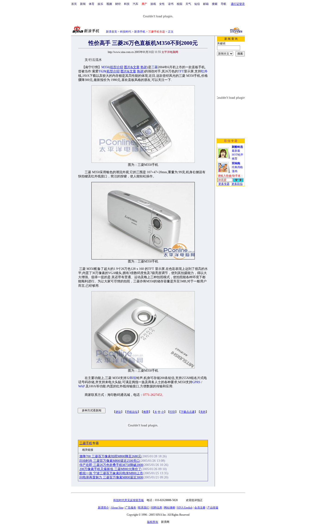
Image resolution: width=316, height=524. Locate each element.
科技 (127, 4)
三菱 (154, 67)
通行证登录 (238, 4)
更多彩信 (237, 183)
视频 (109, 4)
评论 (118, 411)
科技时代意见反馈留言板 (128, 500)
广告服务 (130, 507)
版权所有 (152, 522)
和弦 (133, 378)
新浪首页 (111, 31)
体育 (91, 4)
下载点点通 (188, 411)
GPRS (196, 382)
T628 (102, 71)
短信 (197, 4)
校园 (179, 4)
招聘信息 (156, 507)
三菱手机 (85, 443)
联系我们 (143, 507)
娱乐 (100, 4)
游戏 (153, 4)
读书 (170, 4)
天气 (188, 4)
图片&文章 (131, 67)
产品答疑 (212, 507)
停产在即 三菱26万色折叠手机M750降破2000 (111, 465)
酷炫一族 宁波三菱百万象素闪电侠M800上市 (111, 473)
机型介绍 (116, 67)
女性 (162, 4)
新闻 (83, 4)
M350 (105, 67)
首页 (74, 4)
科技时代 (125, 31)
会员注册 (199, 507)
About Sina (117, 507)
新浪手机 (139, 31)
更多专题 (223, 183)
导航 (223, 4)
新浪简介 (103, 507)
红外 (204, 71)
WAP (81, 386)
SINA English (184, 507)
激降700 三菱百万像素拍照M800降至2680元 (110, 456)
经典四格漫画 (237, 167)
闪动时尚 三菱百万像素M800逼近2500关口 (109, 460)
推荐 (146, 411)
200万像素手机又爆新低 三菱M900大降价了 (110, 469)
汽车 (135, 4)
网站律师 (169, 507)
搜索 (214, 4)
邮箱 (206, 4)
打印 (172, 411)
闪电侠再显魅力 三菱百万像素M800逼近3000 (111, 477)
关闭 (203, 411)
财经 (118, 4)
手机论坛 (132, 411)
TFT (181, 71)
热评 (143, 67)
